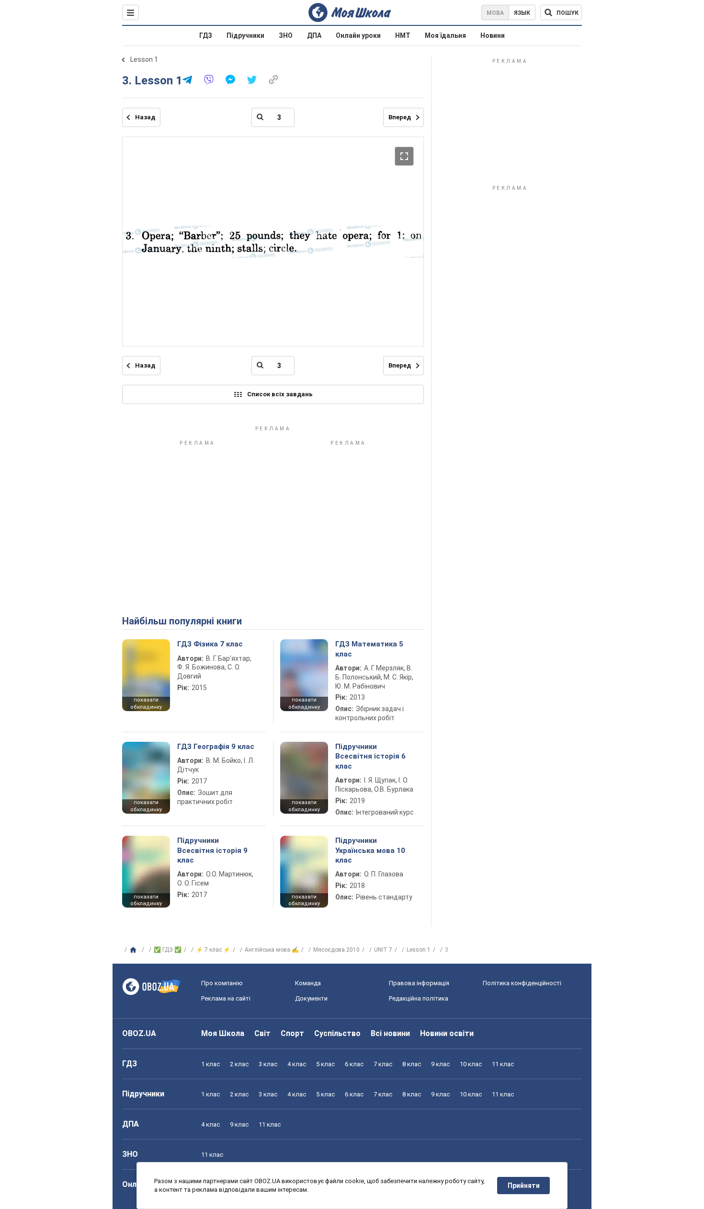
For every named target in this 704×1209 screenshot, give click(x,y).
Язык (522, 13)
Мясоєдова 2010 (336, 949)
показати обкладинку (146, 703)
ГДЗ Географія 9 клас (215, 746)
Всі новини (390, 1033)
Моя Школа (222, 1033)
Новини (492, 35)
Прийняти (524, 1185)
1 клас (210, 1064)
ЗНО (286, 35)
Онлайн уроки (358, 35)
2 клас (239, 1064)
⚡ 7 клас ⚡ (213, 949)
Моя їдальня (445, 35)
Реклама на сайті (225, 998)
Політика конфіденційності (522, 983)
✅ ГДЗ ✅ (168, 949)
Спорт (292, 1033)
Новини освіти (447, 1033)
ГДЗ (205, 35)
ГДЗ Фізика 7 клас (210, 644)
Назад (145, 117)
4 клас (296, 1064)
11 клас (503, 1064)
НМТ (402, 35)
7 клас (383, 1064)
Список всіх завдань (280, 394)
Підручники (245, 35)
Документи (311, 998)
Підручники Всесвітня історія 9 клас (212, 850)
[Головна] (134, 950)
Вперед (399, 117)
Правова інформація (419, 983)
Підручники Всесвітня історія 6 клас (370, 756)
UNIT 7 (383, 949)
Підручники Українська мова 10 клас (370, 850)
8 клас (411, 1064)
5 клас (325, 1064)
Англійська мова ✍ (272, 949)
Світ (262, 1033)
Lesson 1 (144, 59)
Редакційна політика (418, 998)
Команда (308, 983)
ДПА (314, 35)
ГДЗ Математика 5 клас (369, 649)
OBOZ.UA (139, 1033)
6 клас (354, 1064)
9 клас (440, 1064)
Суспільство (337, 1033)
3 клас (268, 1064)
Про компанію (222, 983)
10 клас (471, 1064)
